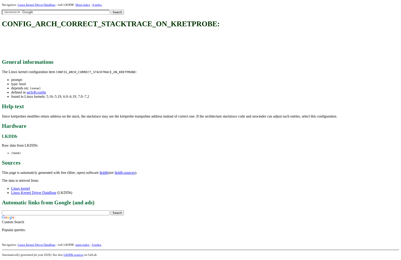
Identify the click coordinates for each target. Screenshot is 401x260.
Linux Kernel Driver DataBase (36, 5)
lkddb (104, 173)
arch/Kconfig (36, 92)
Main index (82, 5)
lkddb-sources (125, 173)
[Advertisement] (86, 43)
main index (82, 244)
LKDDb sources (73, 255)
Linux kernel (20, 188)
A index (97, 5)
